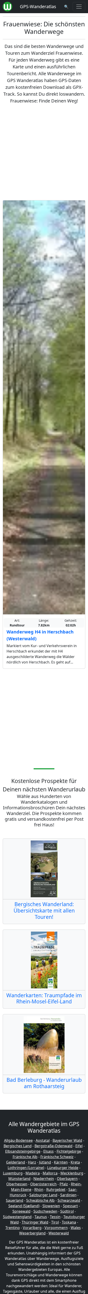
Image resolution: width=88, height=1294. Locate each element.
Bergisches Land (18, 1145)
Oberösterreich (43, 1184)
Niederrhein (43, 1178)
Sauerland (14, 1200)
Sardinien (68, 1194)
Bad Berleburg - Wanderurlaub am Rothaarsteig (44, 1083)
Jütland (45, 1162)
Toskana (69, 1222)
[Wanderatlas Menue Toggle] (79, 6)
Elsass (48, 1151)
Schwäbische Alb (40, 1200)
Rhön (38, 1189)
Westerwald (59, 1233)
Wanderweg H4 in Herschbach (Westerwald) (40, 635)
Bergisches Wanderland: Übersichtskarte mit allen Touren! (44, 910)
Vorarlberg (32, 1227)
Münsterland (19, 1178)
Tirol (55, 1222)
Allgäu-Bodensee (18, 1140)
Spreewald (21, 1211)
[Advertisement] (44, 152)
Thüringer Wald (35, 1222)
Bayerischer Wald (67, 1140)
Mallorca (50, 1173)
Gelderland (15, 1162)
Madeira (32, 1173)
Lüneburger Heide (62, 1167)
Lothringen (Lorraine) (26, 1167)
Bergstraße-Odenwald (53, 1145)
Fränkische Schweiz (57, 1156)
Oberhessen (16, 1184)
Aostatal (43, 1140)
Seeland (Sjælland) (23, 1205)
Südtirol (67, 1211)
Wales (76, 1227)
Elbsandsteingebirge (22, 1151)
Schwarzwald (69, 1200)
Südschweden (45, 1211)
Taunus (41, 1216)
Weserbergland (32, 1233)
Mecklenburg (71, 1173)
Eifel (79, 1145)
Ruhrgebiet (55, 1189)
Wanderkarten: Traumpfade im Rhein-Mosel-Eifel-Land (44, 998)
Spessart (70, 1205)
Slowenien (51, 1205)
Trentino (12, 1227)
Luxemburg (13, 1173)
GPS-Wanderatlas (38, 6)
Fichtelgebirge (69, 1151)
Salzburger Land (43, 1194)
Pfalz (64, 1184)
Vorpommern (56, 1227)
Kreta (75, 1162)
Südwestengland (17, 1216)
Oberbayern (67, 1178)
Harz (32, 1162)
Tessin (55, 1216)
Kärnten (61, 1162)
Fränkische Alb (25, 1156)
